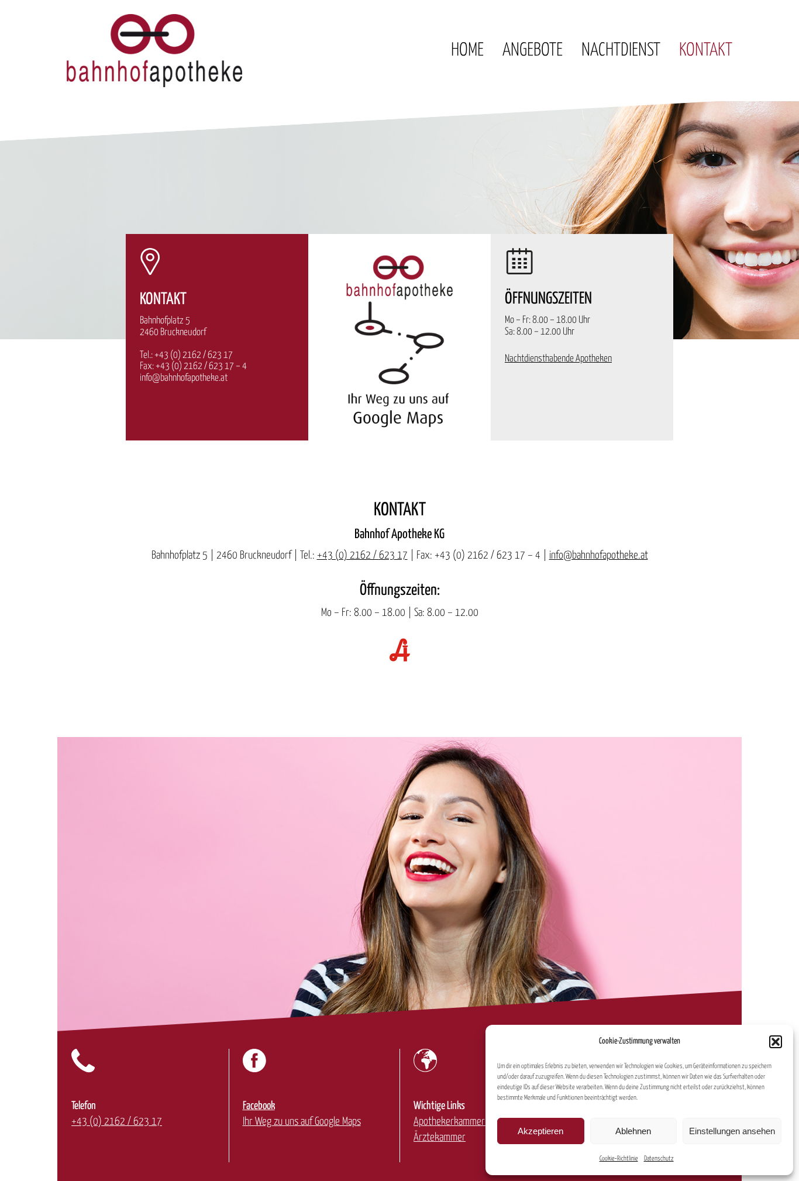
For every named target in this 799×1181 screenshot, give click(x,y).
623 (387, 555)
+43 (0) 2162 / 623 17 (116, 1121)
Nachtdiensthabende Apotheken (558, 359)
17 (401, 555)
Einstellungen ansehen (732, 1131)
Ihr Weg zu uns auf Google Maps (302, 1121)
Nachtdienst (620, 50)
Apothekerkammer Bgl (456, 1121)
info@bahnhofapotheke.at (184, 378)
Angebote (532, 50)
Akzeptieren (540, 1131)
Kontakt (705, 50)
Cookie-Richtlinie (619, 1158)
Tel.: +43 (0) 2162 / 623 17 (186, 355)
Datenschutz (659, 1158)
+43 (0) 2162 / (348, 555)
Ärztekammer (440, 1137)
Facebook (259, 1105)
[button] (775, 1042)
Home (467, 50)
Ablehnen (633, 1131)
